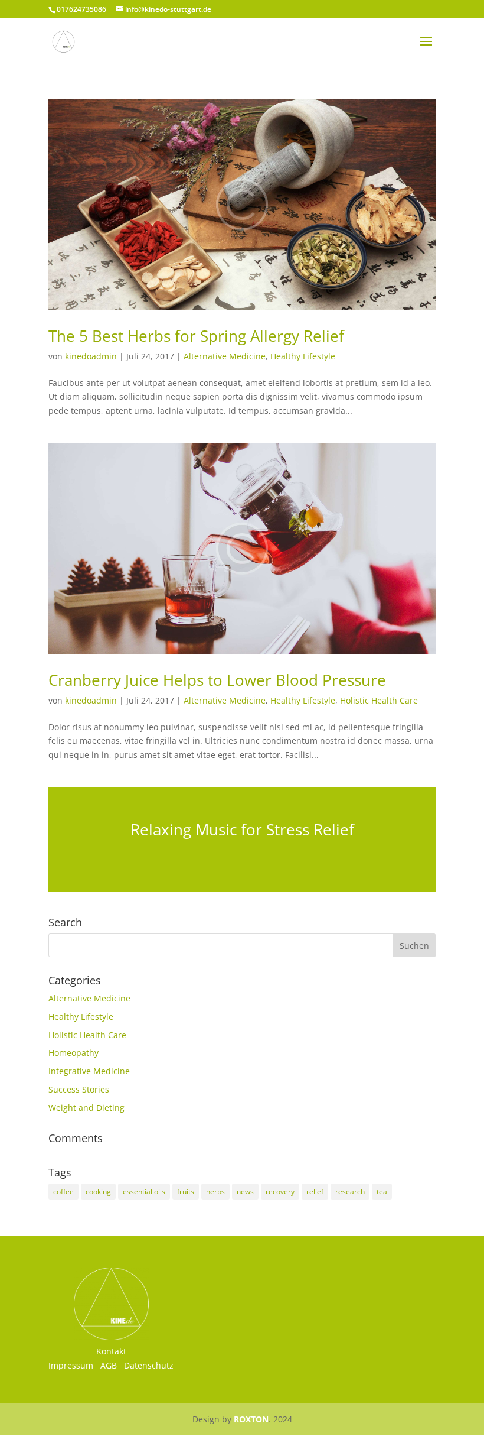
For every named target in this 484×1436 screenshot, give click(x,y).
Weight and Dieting (86, 1107)
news (245, 1192)
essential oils (144, 1192)
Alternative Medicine (225, 356)
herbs (215, 1192)
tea (382, 1192)
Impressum (70, 1365)
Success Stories (78, 1089)
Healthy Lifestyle (302, 356)
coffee (63, 1192)
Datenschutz (149, 1365)
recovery (280, 1192)
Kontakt (111, 1351)
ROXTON (251, 1419)
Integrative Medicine (89, 1071)
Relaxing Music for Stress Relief (242, 829)
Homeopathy (73, 1052)
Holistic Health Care (379, 700)
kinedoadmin (91, 356)
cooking (98, 1192)
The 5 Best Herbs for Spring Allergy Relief (196, 335)
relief (314, 1192)
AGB (108, 1365)
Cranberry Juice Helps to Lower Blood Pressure (217, 680)
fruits (185, 1192)
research (350, 1192)
